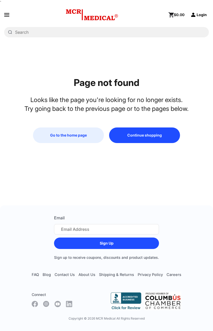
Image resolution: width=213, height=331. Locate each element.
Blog (47, 274)
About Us (86, 274)
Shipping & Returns (116, 274)
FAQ (35, 274)
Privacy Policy (150, 274)
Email (59, 217)
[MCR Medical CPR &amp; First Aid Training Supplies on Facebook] (35, 304)
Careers (174, 274)
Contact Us (65, 274)
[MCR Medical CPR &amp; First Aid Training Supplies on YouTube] (58, 304)
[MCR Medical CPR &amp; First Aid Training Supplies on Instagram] (46, 304)
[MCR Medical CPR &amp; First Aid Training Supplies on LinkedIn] (69, 304)
